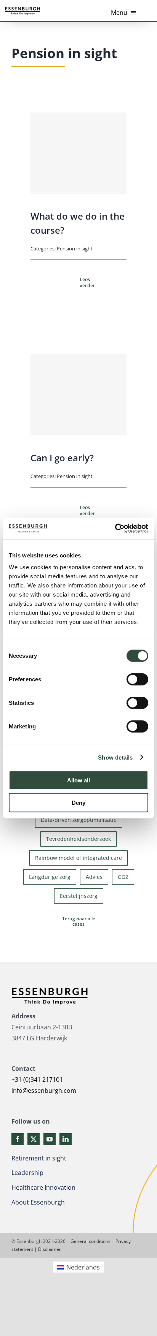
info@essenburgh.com (43, 1090)
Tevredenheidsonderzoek (78, 838)
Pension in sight (75, 248)
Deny (78, 802)
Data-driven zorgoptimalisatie (79, 819)
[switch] (137, 679)
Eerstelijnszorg (79, 895)
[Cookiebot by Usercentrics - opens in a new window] (115, 528)
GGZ (123, 876)
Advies (94, 876)
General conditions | (92, 1241)
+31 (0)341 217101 (37, 1079)
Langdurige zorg (49, 876)
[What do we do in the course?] (78, 153)
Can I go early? (62, 457)
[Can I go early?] (78, 394)
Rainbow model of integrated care (78, 857)
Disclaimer (49, 1249)
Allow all (78, 780)
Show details (115, 757)
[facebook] (17, 1139)
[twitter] (33, 1139)
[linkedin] (65, 1139)
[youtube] (49, 1139)
